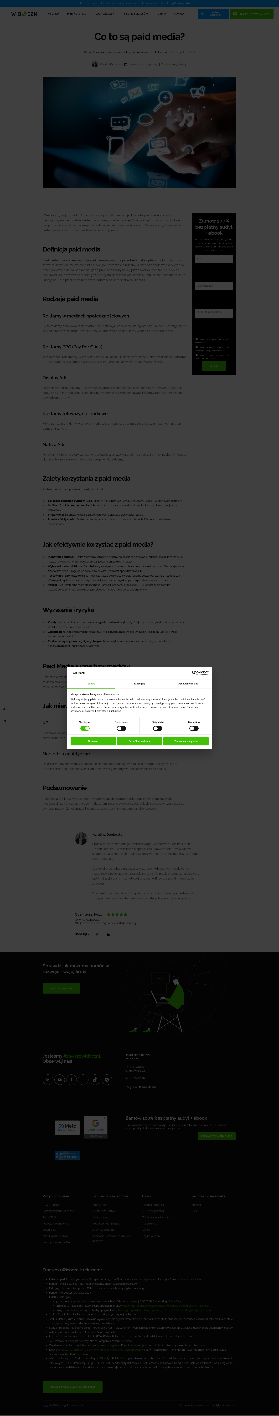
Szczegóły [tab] (139, 683)
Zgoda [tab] (91, 683)
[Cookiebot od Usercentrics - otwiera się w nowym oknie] (194, 673)
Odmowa (93, 741)
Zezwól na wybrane (139, 741)
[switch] (121, 728)
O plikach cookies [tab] (188, 683)
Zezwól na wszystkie (186, 741)
